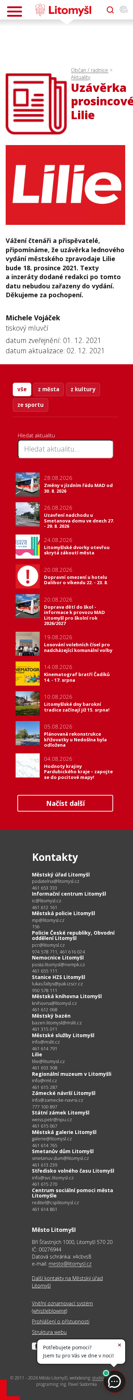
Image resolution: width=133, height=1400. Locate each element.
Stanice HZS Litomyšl (58, 977)
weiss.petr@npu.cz (52, 1119)
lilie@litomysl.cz (48, 1061)
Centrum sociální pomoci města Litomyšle (72, 1193)
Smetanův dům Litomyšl (63, 1151)
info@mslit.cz (46, 1042)
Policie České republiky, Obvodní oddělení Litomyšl (73, 935)
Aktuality (80, 77)
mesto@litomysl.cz (70, 1263)
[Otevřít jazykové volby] (123, 10)
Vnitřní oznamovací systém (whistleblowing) (62, 1307)
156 (36, 926)
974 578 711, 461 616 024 (58, 951)
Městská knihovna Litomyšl (67, 996)
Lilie (37, 1054)
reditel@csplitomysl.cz (55, 1202)
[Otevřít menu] (14, 11)
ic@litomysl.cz (46, 900)
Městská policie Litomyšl (63, 913)
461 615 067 (44, 1126)
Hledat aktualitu (36, 435)
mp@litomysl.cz (48, 920)
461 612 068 (44, 1009)
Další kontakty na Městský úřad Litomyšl (67, 1282)
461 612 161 (44, 907)
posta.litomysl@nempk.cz (58, 964)
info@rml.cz (44, 1080)
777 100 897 (44, 1106)
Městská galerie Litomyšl (64, 1132)
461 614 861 (44, 1209)
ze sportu (30, 404)
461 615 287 (44, 1087)
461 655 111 (44, 971)
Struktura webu (49, 1332)
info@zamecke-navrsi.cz (57, 1100)
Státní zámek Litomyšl (60, 1112)
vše (22, 389)
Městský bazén (51, 1015)
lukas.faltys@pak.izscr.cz (57, 983)
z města (48, 389)
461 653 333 (44, 888)
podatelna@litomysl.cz (55, 881)
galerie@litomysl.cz (52, 1138)
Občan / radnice (89, 70)
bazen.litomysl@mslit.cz (57, 1022)
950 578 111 (44, 990)
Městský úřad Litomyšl (61, 874)
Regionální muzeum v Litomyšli (71, 1073)
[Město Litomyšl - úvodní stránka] (63, 10)
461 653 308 (44, 1067)
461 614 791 (44, 1048)
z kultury (83, 389)
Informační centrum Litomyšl (69, 893)
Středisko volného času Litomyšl (73, 1170)
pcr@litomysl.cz (48, 945)
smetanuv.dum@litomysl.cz (60, 1158)
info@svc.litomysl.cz (53, 1177)
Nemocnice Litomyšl (58, 957)
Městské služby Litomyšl (63, 1035)
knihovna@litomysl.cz (54, 1003)
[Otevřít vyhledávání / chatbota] (110, 10)
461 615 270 (44, 1184)
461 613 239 (44, 1165)
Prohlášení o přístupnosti (60, 1321)
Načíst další (65, 803)
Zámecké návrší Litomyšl (63, 1093)
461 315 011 (44, 1029)
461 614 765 (44, 1145)
